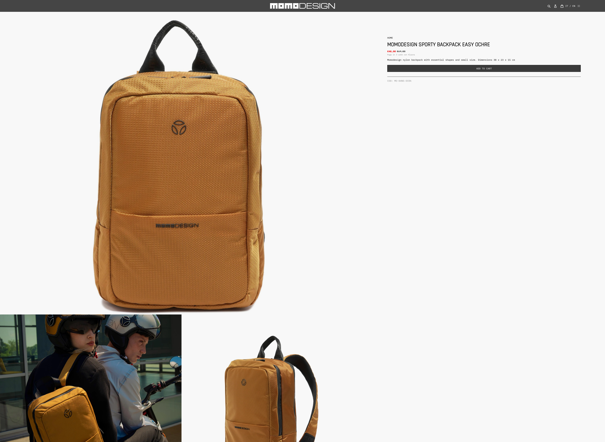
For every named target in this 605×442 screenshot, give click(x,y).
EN (573, 5)
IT (566, 5)
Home (390, 37)
